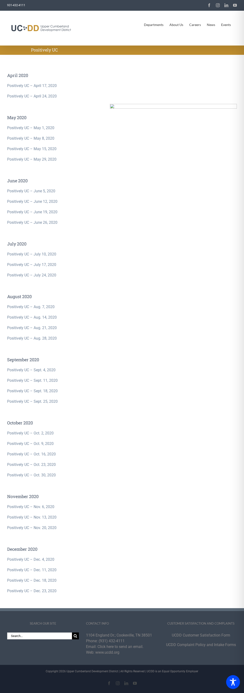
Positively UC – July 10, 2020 (31, 254)
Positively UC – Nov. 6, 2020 (30, 506)
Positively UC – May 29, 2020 (31, 159)
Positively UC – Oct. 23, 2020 (31, 464)
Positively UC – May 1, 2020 (30, 128)
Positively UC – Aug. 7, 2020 (31, 307)
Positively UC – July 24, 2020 (31, 275)
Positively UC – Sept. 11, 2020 (32, 380)
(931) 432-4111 (112, 641)
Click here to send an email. (120, 646)
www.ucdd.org (107, 652)
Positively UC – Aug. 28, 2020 (32, 338)
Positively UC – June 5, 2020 (31, 191)
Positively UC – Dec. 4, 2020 (30, 559)
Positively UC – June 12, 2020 (32, 201)
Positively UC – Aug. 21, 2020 (32, 328)
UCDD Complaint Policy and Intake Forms (201, 644)
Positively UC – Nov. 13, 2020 (31, 517)
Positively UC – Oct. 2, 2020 (30, 433)
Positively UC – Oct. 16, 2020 (31, 454)
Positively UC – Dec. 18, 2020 (31, 580)
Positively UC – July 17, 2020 (31, 264)
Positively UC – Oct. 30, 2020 (31, 475)
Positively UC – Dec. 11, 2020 (31, 570)
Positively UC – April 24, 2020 (32, 96)
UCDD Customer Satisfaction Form (201, 635)
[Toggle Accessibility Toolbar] (233, 682)
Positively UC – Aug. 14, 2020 (32, 317)
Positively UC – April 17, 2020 (32, 85)
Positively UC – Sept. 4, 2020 (31, 370)
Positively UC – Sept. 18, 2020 (32, 391)
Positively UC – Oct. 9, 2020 (30, 443)
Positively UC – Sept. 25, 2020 (32, 401)
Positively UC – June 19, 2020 (32, 212)
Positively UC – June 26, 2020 (32, 222)
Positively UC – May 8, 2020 (30, 138)
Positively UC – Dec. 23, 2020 (31, 591)
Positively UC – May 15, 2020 (31, 149)
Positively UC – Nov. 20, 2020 (31, 527)
